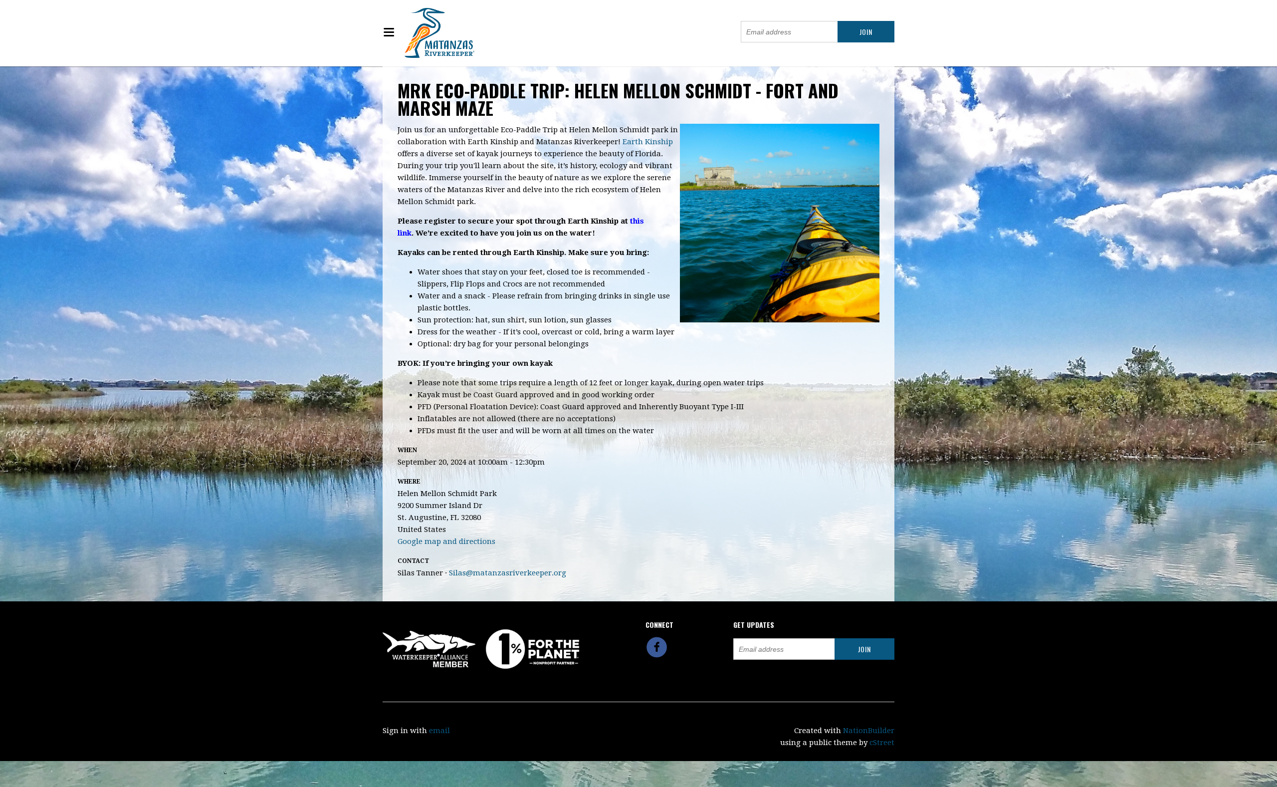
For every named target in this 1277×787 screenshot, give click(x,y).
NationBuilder (868, 730)
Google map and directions (446, 541)
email (439, 730)
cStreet (881, 742)
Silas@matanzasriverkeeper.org (507, 572)
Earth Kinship (648, 141)
